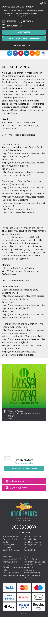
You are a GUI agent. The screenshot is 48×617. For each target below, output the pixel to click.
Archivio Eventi (30, 559)
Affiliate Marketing (32, 573)
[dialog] (24, 25)
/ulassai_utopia (17, 481)
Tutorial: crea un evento (13, 567)
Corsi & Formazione (32, 536)
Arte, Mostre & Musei (12, 536)
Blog (26, 556)
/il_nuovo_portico (18, 487)
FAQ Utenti (29, 570)
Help (5, 570)
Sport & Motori (30, 550)
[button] (24, 45)
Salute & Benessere (11, 550)
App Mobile (29, 567)
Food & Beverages (32, 542)
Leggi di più (22, 16)
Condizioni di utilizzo (33, 564)
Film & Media (30, 539)
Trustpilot (24, 613)
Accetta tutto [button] (24, 32)
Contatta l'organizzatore (24, 468)
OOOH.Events (26, 518)
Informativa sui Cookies (34, 562)
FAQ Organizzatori (11, 573)
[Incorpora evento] (37, 53)
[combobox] (41, 3)
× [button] (45, 3)
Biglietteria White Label (13, 575)
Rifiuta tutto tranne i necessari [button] (24, 39)
